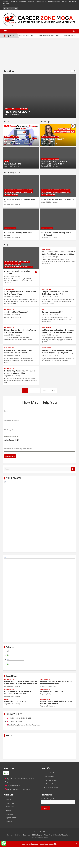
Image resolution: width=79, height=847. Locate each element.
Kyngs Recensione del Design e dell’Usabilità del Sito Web (55, 292)
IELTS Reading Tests (11, 195)
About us (8, 799)
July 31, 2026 (9, 114)
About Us (14, 1)
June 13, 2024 (8, 166)
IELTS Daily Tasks (12, 172)
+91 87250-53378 (24, 789)
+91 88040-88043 (12, 789)
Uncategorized (46, 249)
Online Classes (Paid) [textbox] (11, 440)
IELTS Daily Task (10, 190)
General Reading (49, 776)
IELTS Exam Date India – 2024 (42, 36)
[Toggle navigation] (5, 31)
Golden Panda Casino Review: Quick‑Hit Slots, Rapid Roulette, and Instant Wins (58, 253)
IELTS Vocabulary (22, 108)
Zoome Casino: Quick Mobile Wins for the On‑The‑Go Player (20, 331)
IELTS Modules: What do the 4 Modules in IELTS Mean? (20, 140)
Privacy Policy (22, 1)
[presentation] (72, 71)
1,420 (44, 390)
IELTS (6, 122)
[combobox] (39, 440)
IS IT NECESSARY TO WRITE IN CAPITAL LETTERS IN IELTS (54, 163)
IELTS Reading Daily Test (24, 190)
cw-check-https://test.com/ (16, 312)
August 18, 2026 (47, 257)
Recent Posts (12, 676)
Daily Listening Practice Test (52, 1)
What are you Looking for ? (11, 436)
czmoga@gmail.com (13, 785)
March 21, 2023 (9, 276)
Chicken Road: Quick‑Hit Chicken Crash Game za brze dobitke (18, 351)
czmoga (16, 114)
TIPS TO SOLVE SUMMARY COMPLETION (52, 140)
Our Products (10, 807)
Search (73, 469)
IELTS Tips (45, 122)
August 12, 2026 (9, 204)
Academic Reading (49, 773)
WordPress (45, 838)
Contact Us (9, 814)
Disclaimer (31, 1)
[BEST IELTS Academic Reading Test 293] (21, 258)
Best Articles (9, 108)
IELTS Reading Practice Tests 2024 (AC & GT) (19, 192)
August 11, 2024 (9, 143)
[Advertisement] (39, 52)
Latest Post (9, 71)
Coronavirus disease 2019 (52, 312)
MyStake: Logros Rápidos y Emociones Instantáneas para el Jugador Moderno (58, 331)
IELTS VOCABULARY (17, 111)
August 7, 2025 (46, 143)
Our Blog (8, 810)
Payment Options (11, 818)
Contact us (39, 1)
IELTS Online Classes (50, 780)
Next (53, 390)
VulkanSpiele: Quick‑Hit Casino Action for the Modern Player (20, 292)
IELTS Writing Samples (51, 784)
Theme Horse (65, 835)
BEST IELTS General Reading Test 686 (57, 199)
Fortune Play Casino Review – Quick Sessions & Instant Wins (19, 372)
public (44, 309)
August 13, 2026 (47, 355)
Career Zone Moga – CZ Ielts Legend (30, 835)
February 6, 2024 (46, 166)
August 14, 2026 (47, 296)
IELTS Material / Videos (51, 787)
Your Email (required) (47, 799)
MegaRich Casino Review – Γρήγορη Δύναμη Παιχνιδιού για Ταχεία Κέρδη (57, 351)
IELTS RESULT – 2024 (13, 164)
